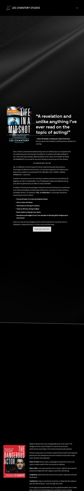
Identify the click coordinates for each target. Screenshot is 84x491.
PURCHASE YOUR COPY (42, 229)
